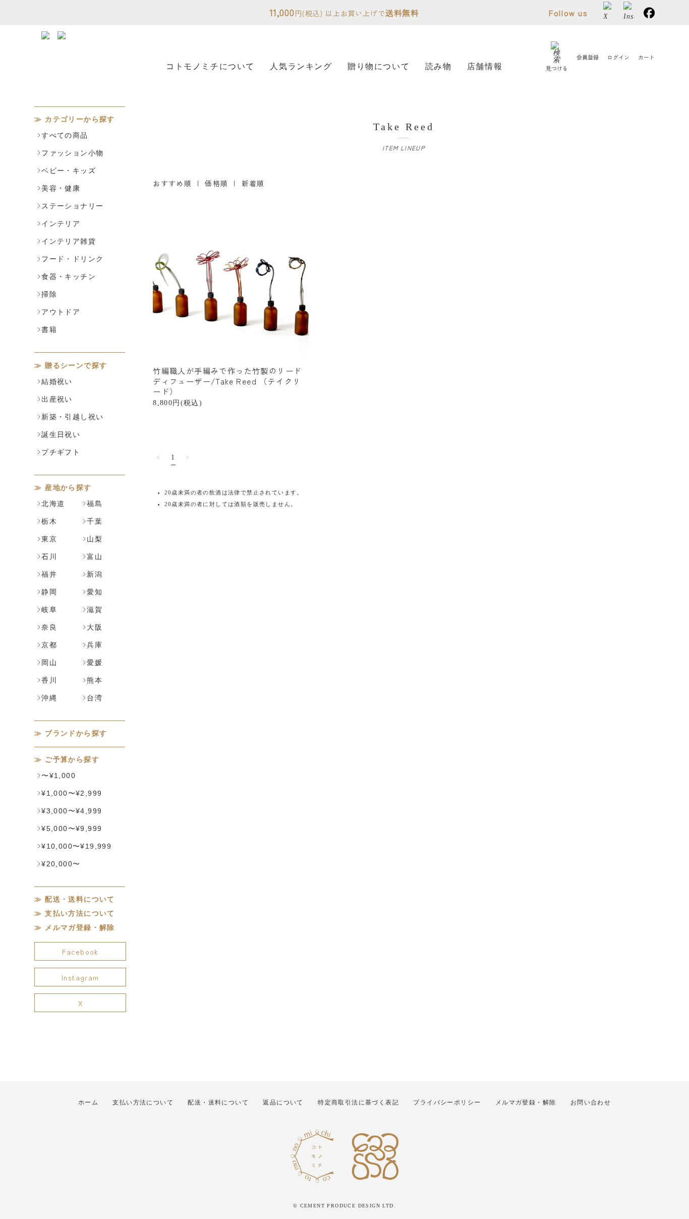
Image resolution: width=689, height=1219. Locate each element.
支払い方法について (80, 913)
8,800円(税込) (227, 386)
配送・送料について (80, 899)
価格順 (216, 183)
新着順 (253, 183)
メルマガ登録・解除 (80, 927)
